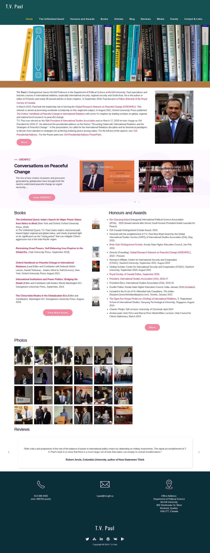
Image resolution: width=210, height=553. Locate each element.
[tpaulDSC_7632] (43, 395)
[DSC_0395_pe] (83, 355)
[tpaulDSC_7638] (23, 395)
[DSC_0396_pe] (103, 355)
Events (174, 18)
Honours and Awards (82, 18)
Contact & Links (193, 18)
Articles (118, 18)
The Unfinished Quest (51, 18)
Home (29, 18)
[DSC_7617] (103, 415)
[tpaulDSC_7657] (83, 395)
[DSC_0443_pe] (63, 375)
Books (104, 18)
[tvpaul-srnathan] (43, 415)
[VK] (115, 540)
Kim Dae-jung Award (119, 219)
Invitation (189, 287)
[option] (107, 176)
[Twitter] (87, 540)
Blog (132, 18)
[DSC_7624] (83, 415)
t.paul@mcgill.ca (105, 496)
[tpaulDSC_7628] (63, 395)
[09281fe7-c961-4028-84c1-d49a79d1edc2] (63, 355)
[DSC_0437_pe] (43, 375)
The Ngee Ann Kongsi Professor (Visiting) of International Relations (142, 298)
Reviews (146, 18)
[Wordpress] (108, 540)
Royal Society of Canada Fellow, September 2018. (134, 274)
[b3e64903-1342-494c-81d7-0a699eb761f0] (23, 355)
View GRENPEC (42, 197)
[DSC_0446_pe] (83, 375)
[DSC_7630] (123, 415)
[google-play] (122, 540)
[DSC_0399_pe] (123, 355)
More (24, 142)
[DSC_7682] (63, 415)
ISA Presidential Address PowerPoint (82, 134)
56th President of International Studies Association (70, 120)
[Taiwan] (103, 375)
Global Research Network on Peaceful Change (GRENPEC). (106, 106)
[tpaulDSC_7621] (103, 395)
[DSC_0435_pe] (23, 375)
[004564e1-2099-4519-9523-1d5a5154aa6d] (43, 355)
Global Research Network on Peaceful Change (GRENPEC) (160, 252)
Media (160, 18)
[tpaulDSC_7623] (123, 395)
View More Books (58, 312)
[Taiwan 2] (123, 375)
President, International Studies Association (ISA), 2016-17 (138, 278)
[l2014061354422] (23, 415)
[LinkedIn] (101, 540)
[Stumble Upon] (94, 540)
